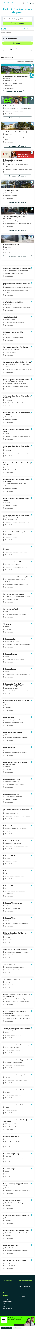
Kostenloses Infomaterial (13, 92)
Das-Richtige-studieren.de (9, 1299)
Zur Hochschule (17, 1327)
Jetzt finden (19, 23)
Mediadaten (21, 1284)
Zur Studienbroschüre (7, 1327)
